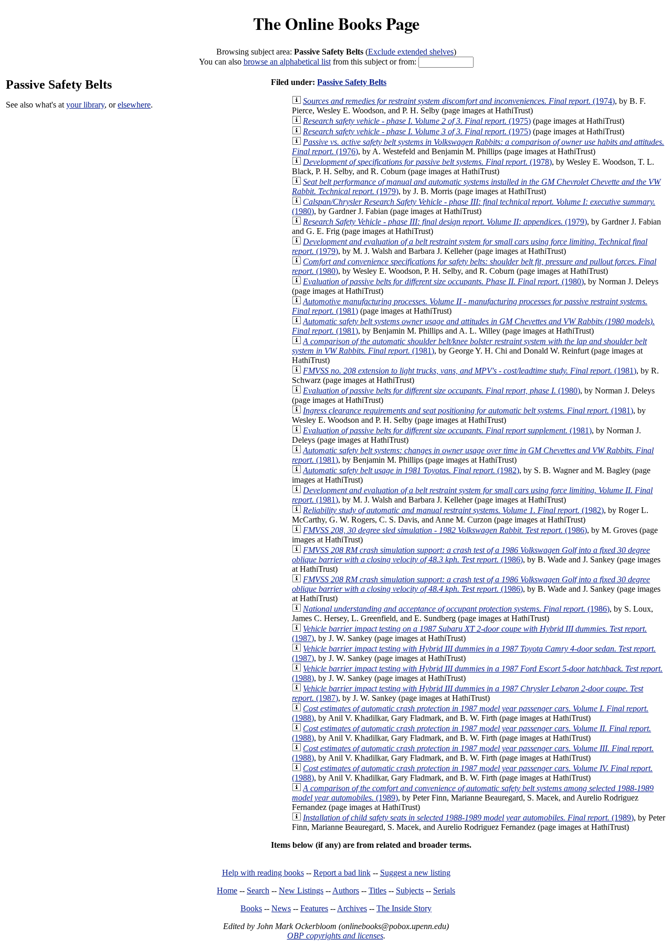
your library (85, 104)
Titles (377, 890)
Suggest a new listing (415, 872)
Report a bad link (342, 872)
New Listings (301, 890)
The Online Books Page (336, 23)
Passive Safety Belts (351, 82)
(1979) (445, 221)
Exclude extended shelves (411, 51)
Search (258, 890)
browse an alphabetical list (287, 61)
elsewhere (134, 104)
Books (251, 908)
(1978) (427, 161)
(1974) (459, 101)
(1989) (468, 817)
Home (227, 890)
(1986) (445, 530)
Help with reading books (263, 872)
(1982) (411, 470)
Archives (352, 908)
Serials (444, 890)
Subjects (410, 890)
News (281, 908)
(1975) (417, 120)
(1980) (443, 281)
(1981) (469, 370)
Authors (345, 890)
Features (314, 908)
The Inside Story (404, 908)
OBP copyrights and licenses (335, 935)
